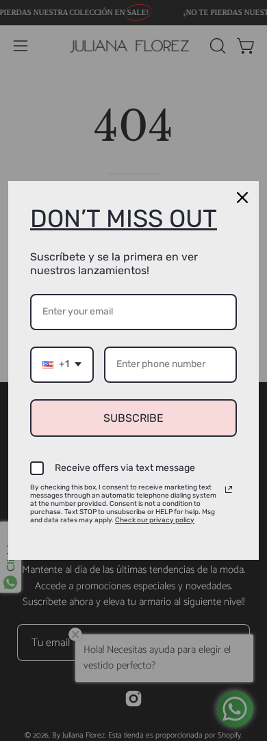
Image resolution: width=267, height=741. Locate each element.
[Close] (242, 197)
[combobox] (62, 365)
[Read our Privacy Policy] (228, 489)
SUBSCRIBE (133, 418)
